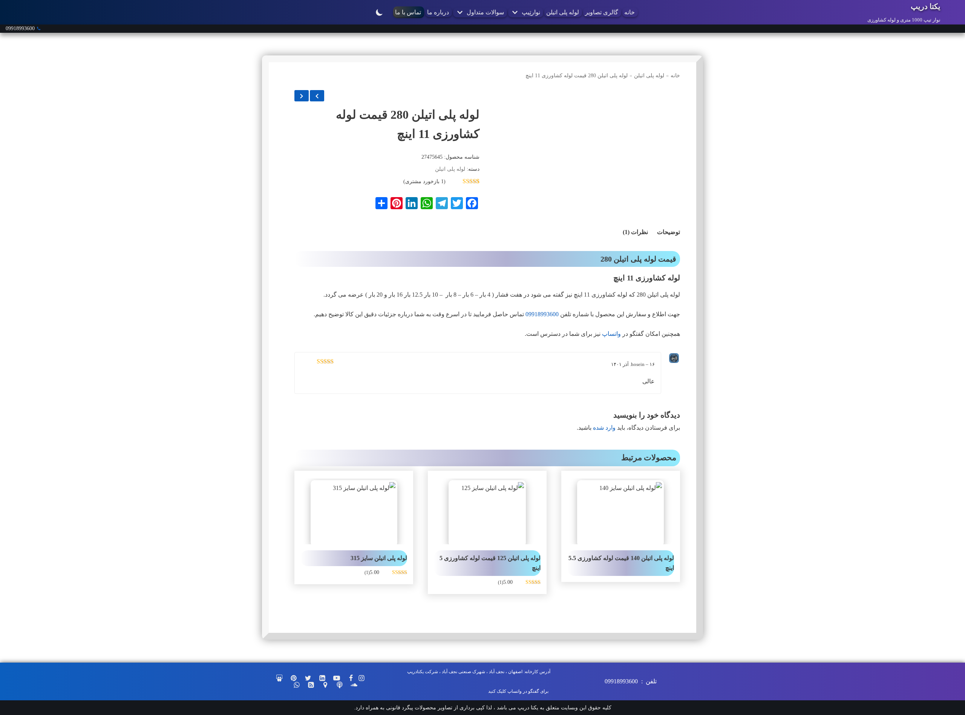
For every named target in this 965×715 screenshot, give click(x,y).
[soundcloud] (354, 684)
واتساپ (611, 334)
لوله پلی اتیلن (562, 12)
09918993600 (20, 28)
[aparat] (279, 678)
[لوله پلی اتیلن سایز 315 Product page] (353, 511)
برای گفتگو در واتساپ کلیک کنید (518, 691)
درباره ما (438, 12)
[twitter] (308, 678)
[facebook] (351, 678)
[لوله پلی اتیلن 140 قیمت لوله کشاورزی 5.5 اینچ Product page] (620, 511)
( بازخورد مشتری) (424, 181)
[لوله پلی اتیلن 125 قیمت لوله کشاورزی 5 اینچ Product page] (487, 511)
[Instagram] (361, 678)
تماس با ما (408, 12)
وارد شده (604, 427)
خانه (629, 12)
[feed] (311, 684)
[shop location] (325, 684)
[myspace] (339, 684)
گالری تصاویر (601, 12)
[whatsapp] (296, 684)
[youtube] (336, 678)
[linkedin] (322, 678)
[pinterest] (293, 678)
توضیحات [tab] (668, 232)
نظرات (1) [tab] (635, 232)
